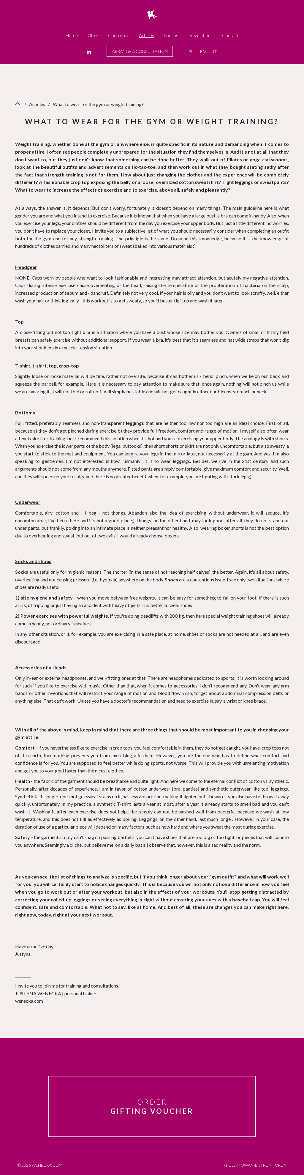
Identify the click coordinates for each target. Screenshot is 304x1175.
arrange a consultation (140, 51)
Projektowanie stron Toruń (255, 1165)
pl (191, 51)
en (203, 51)
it (215, 51)
